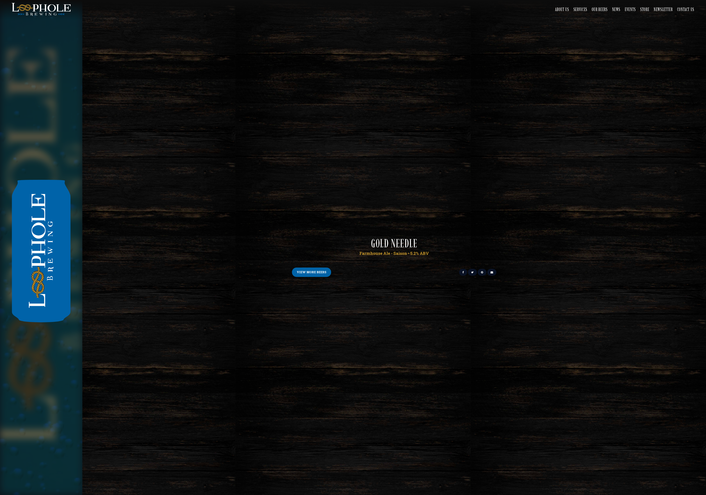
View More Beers (311, 272)
